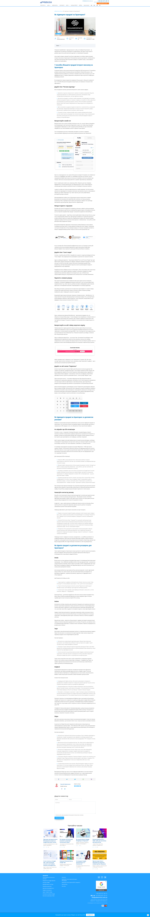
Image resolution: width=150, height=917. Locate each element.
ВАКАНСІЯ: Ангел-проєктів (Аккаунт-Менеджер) (69, 880)
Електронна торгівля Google (49, 894)
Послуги (42, 5)
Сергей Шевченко (65, 784)
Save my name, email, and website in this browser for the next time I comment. (69, 815)
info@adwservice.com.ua (87, 1)
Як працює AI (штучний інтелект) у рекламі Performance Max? (66, 841)
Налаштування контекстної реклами (48, 878)
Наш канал (86, 5)
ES (99, 5)
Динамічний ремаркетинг (48, 888)
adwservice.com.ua (58, 11)
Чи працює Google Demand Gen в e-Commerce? (81, 862)
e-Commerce (58, 33)
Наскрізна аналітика (47, 886)
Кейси (80, 5)
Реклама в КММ (46, 882)
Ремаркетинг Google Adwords (49, 880)
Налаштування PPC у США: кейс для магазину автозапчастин (99, 841)
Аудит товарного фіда (47, 892)
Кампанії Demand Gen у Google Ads (66, 861)
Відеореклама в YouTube (48, 884)
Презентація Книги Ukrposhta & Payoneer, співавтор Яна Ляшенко (99, 862)
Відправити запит (103, 3)
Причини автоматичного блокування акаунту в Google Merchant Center (50, 841)
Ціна (48, 5)
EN (97, 5)
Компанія (64, 877)
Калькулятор (74, 5)
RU (94, 5)
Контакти (62, 5)
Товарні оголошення (47, 890)
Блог (67, 5)
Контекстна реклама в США (48, 895)
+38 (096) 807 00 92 (101, 895)
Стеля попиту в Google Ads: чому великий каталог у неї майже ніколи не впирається (49, 863)
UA (91, 5)
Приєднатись (90, 914)
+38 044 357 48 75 (101, 893)
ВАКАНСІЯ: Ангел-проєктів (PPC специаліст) (71, 882)
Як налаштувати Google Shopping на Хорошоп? (82, 840)
